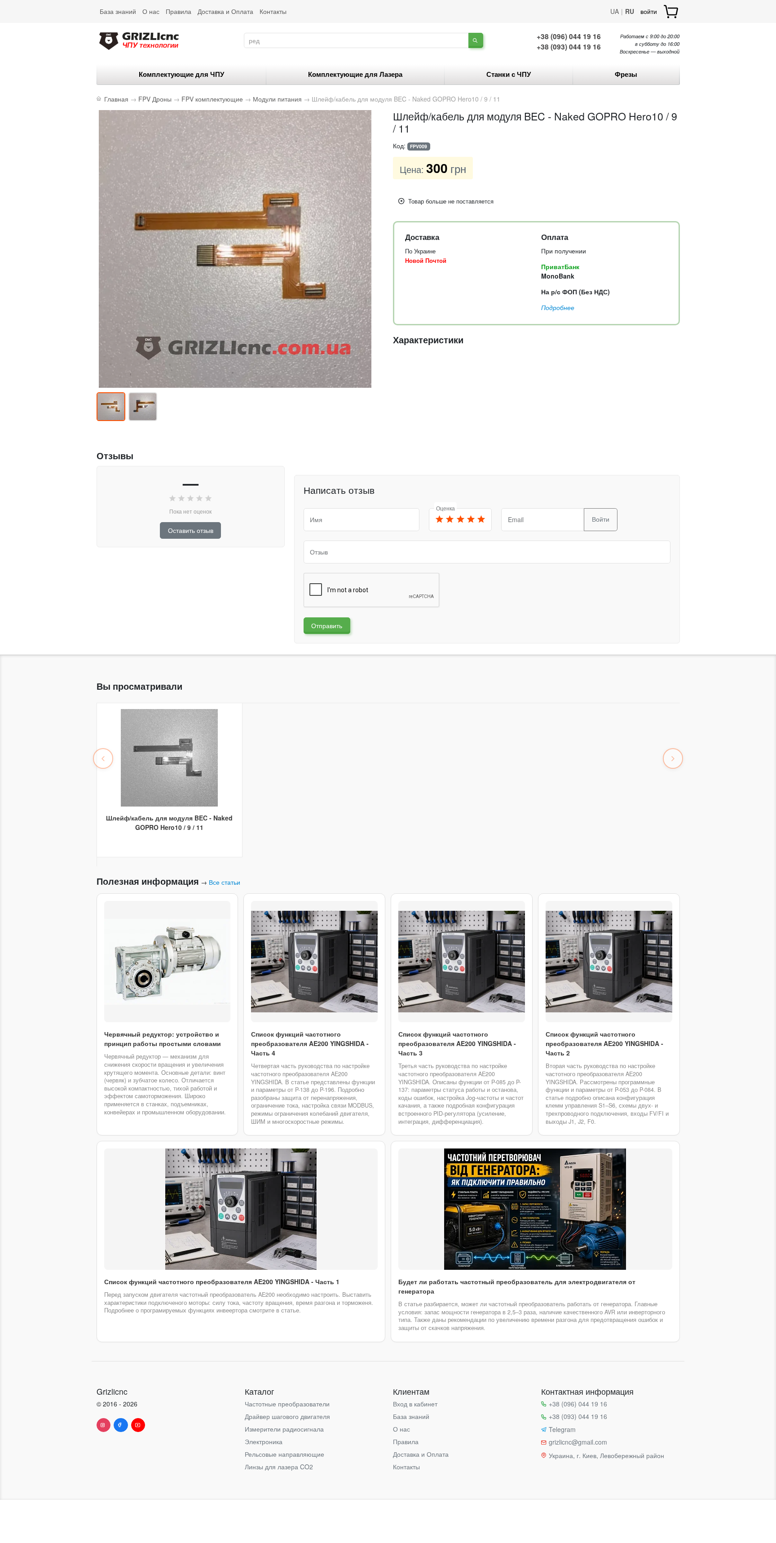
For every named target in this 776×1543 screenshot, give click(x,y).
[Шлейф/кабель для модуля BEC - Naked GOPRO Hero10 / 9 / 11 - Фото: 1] (111, 406)
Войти (600, 518)
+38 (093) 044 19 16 (569, 47)
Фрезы (626, 74)
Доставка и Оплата (225, 11)
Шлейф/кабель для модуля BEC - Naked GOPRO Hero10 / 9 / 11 (169, 822)
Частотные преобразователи (287, 1403)
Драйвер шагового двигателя (287, 1416)
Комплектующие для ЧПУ (181, 74)
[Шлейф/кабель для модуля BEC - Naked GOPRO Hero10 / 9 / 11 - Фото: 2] (142, 406)
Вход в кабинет (415, 1403)
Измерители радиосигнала (284, 1428)
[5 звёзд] (481, 519)
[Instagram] (104, 1425)
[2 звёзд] (450, 519)
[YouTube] (138, 1425)
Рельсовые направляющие (284, 1454)
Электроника (263, 1441)
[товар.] (671, 11)
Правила (178, 11)
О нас (150, 11)
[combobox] (356, 40)
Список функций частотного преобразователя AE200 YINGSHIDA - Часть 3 (457, 1043)
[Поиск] (475, 40)
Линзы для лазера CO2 (279, 1466)
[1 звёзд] (440, 519)
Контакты (273, 11)
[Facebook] (121, 1425)
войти (648, 11)
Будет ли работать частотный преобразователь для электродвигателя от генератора (516, 1286)
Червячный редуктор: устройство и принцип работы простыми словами (162, 1038)
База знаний (118, 11)
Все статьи (224, 882)
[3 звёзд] (460, 519)
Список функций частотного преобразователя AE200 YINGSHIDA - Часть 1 (222, 1281)
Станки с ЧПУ (508, 74)
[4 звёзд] (471, 519)
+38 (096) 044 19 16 (569, 36)
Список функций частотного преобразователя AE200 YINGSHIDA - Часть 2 (604, 1043)
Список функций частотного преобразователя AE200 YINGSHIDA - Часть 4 (310, 1043)
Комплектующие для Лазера (355, 74)
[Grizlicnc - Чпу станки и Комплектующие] (139, 39)
